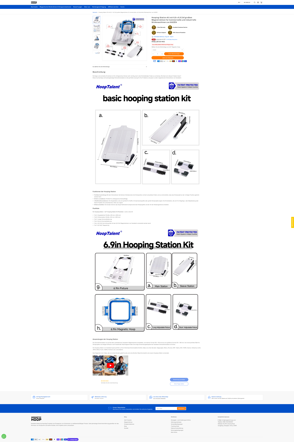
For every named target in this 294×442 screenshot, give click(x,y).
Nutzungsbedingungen (177, 430)
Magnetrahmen (128, 422)
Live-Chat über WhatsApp (159, 398)
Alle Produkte (128, 420)
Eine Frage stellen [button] (179, 384)
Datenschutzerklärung (177, 428)
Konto (122, 7)
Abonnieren (181, 408)
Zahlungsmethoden (176, 422)
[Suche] (254, 2)
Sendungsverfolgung (99, 7)
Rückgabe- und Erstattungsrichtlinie (181, 420)
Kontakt (126, 428)
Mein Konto (174, 432)
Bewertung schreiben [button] (179, 379)
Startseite (34, 7)
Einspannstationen (129, 424)
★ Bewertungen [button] (292, 222)
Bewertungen (77, 7)
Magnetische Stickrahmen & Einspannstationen (55, 7)
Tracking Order (175, 426)
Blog (125, 426)
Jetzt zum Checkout (167, 58)
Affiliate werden (113, 7)
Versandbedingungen (177, 424)
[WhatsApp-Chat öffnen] (4, 436)
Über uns (87, 7)
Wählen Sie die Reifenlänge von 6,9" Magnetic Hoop (166, 47)
